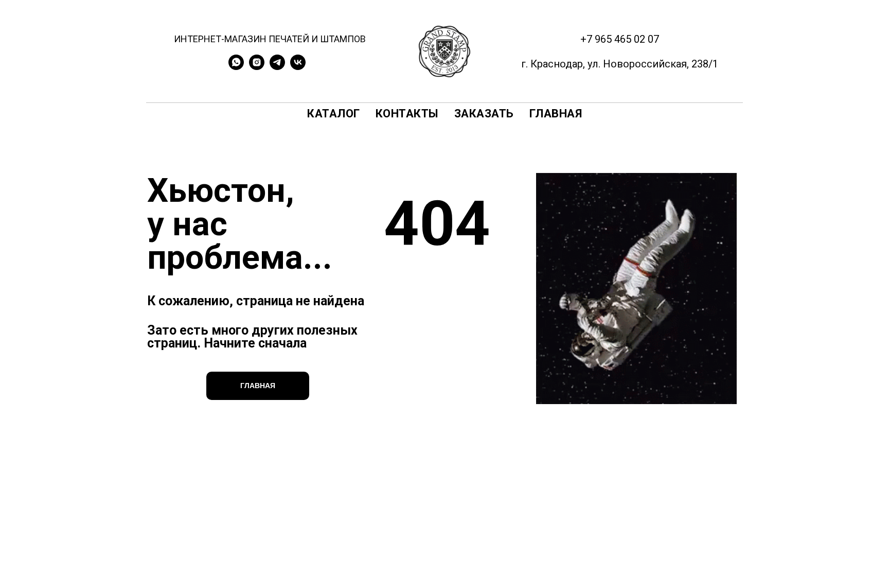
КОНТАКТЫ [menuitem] (407, 113)
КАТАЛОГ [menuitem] (333, 113)
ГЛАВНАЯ (257, 385)
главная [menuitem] (555, 113)
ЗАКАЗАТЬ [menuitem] (484, 113)
